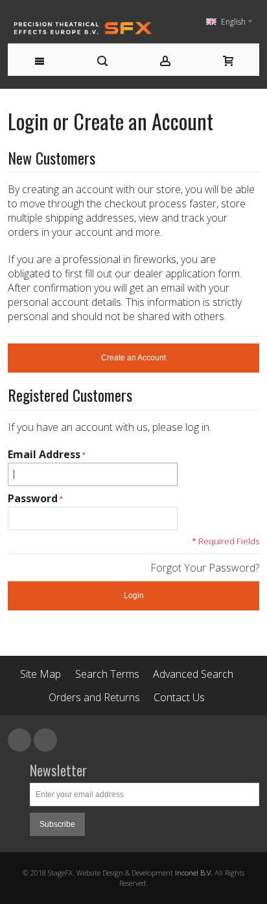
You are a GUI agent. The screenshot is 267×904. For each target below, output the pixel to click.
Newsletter (58, 770)
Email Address (44, 454)
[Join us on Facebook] (21, 740)
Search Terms (107, 674)
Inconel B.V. (194, 872)
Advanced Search (193, 674)
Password (33, 498)
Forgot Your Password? (204, 568)
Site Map (40, 674)
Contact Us (179, 697)
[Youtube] (45, 740)
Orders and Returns (94, 697)
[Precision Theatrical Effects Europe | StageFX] (83, 28)
